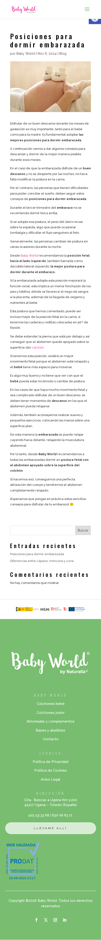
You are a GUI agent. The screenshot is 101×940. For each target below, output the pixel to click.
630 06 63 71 (62, 815)
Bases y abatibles (50, 730)
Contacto (50, 739)
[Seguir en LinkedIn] (64, 920)
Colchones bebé (51, 704)
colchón (37, 347)
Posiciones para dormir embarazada (37, 554)
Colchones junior (51, 713)
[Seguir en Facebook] (36, 920)
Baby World (25, 53)
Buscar (83, 530)
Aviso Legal (50, 779)
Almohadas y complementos (50, 721)
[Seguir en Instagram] (55, 920)
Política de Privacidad (50, 762)
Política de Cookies (50, 770)
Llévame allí (50, 828)
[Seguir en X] (46, 920)
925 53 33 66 (38, 815)
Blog (62, 53)
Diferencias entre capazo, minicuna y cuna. (42, 561)
